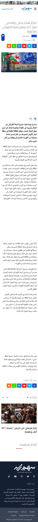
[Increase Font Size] (35, 118)
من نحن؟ (23, 511)
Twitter (28, 477)
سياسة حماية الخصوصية (27, 515)
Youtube (15, 477)
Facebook (34, 477)
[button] (7, 397)
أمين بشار (25, 36)
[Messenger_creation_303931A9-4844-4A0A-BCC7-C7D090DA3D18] (19, 2)
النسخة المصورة (7, 9)
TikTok (9, 477)
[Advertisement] (19, 96)
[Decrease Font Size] (30, 118)
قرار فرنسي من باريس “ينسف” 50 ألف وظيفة (19, 430)
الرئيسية (32, 511)
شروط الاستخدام (13, 511)
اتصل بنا (13, 515)
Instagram (22, 477)
